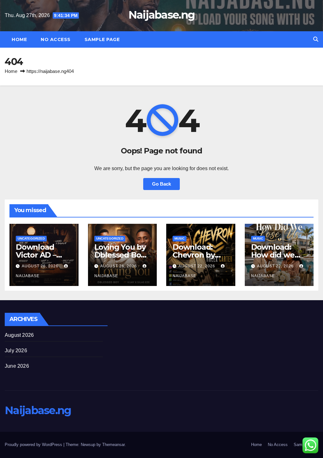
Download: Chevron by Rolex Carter (196, 254)
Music (179, 238)
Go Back (161, 184)
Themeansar (113, 444)
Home (19, 39)
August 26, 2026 (41, 266)
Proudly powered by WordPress (34, 444)
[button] (315, 39)
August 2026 (19, 335)
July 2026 (16, 350)
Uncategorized (31, 238)
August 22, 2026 (197, 266)
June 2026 (17, 366)
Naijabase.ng (161, 14)
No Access (56, 39)
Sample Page (102, 39)
